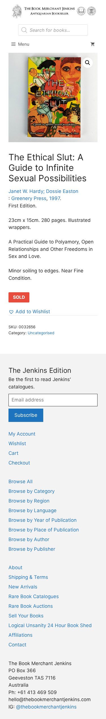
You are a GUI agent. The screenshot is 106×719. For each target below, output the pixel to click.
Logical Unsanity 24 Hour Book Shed (50, 625)
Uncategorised (41, 333)
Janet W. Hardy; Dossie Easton (43, 191)
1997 (54, 198)
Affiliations (20, 635)
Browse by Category (31, 491)
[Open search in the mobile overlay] (53, 30)
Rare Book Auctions (30, 606)
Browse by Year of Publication (42, 520)
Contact (17, 644)
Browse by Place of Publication (43, 530)
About (15, 567)
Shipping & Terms (28, 577)
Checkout (19, 463)
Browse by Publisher (31, 549)
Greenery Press (28, 198)
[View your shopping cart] (92, 44)
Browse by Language (32, 510)
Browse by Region (28, 501)
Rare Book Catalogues (33, 596)
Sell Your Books (26, 616)
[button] (88, 63)
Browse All (20, 481)
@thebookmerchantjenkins (46, 707)
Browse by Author (28, 539)
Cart (13, 453)
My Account (21, 434)
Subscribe (25, 415)
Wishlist (17, 443)
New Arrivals (22, 587)
